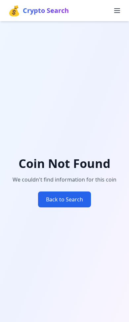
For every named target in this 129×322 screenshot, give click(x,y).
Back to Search (64, 199)
